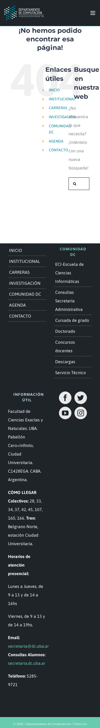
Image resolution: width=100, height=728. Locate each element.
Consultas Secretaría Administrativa (69, 301)
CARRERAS (58, 108)
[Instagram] (80, 413)
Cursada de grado (72, 320)
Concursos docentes (65, 346)
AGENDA (56, 141)
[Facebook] (65, 397)
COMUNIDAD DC (25, 294)
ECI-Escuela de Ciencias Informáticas (69, 273)
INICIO (54, 90)
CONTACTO (58, 150)
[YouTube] (65, 413)
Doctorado (65, 331)
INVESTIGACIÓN (62, 117)
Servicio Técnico (70, 372)
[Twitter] (80, 397)
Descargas (65, 361)
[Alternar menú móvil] (93, 13)
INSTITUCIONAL (62, 99)
